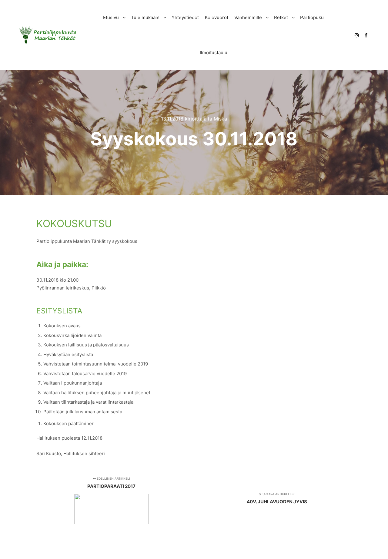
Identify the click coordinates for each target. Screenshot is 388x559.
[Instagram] (357, 35)
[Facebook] (366, 35)
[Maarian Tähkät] (48, 35)
